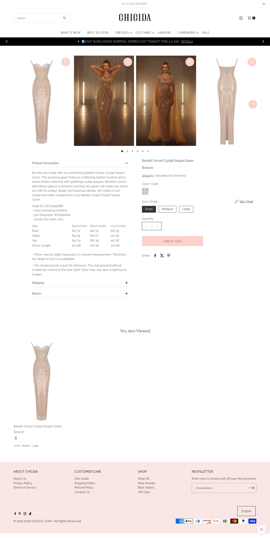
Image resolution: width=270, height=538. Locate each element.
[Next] (263, 42)
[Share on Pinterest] (169, 255)
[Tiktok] (30, 514)
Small (149, 209)
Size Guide (82, 478)
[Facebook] (15, 514)
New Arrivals (146, 483)
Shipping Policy (85, 483)
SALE (206, 32)
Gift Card (144, 492)
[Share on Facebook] (155, 255)
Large (186, 209)
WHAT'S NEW (70, 32)
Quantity (147, 219)
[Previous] (7, 42)
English (246, 511)
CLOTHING (143, 32)
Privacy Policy (22, 483)
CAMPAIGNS (186, 32)
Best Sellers (146, 487)
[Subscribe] (252, 488)
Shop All (143, 478)
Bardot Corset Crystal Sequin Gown (38, 426)
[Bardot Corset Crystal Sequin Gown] (42, 380)
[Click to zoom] (65, 62)
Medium (167, 209)
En (263, 4)
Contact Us (82, 492)
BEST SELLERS (98, 32)
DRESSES (122, 32)
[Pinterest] (20, 514)
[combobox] (42, 18)
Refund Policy (84, 487)
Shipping (148, 175)
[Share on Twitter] (162, 255)
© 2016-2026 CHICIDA (28, 521)
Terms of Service (24, 487)
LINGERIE (164, 32)
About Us (19, 478)
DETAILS (187, 41)
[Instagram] (25, 514)
